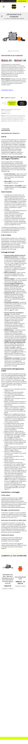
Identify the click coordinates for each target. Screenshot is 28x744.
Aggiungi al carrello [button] (7, 588)
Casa (5, 18)
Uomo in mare (19, 121)
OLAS (11, 118)
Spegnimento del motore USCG (8, 121)
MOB (8, 118)
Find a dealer (22, 103)
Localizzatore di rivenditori (11, 1)
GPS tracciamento (13, 115)
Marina (8, 18)
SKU (2, 97)
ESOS (7, 115)
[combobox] (3, 1)
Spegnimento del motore (7, 119)
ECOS (4, 115)
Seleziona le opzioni (20, 586)
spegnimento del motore (19, 119)
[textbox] (3, 1)
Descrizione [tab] (5, 129)
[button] (5, 102)
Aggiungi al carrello (12, 103)
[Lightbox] (24, 26)
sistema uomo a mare (18, 118)
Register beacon (22, 1)
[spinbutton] (3, 103)
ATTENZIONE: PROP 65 (7, 90)
